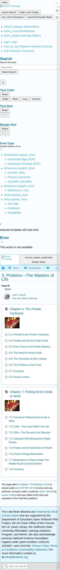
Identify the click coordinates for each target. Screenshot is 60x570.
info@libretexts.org (16, 557)
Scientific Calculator (20, 181)
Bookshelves (35, 268)
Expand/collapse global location (56, 267)
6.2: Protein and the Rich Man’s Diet (28, 340)
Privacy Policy (40, 545)
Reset (5, 94)
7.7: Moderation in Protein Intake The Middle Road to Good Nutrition (29, 462)
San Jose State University (24, 298)
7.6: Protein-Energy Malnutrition (26, 454)
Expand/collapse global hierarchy (5, 268)
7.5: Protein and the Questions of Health (30, 448)
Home (15, 268)
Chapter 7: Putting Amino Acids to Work (31, 394)
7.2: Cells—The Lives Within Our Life (29, 426)
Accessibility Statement (33, 549)
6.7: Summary (16, 371)
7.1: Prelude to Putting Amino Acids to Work (29, 419)
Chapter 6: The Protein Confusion (25, 311)
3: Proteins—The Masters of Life (33, 484)
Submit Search (9, 72)
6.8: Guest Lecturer (19, 377)
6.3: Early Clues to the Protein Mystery (29, 346)
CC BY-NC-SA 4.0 (26, 488)
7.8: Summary (16, 469)
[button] (14, 208)
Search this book (8, 62)
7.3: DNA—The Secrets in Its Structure (30, 432)
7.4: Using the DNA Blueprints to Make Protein (30, 440)
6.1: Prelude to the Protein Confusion (29, 334)
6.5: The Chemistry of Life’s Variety (28, 358)
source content (9, 495)
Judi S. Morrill (19, 295)
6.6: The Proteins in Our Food (25, 365)
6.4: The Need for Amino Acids (25, 352)
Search (6, 566)
